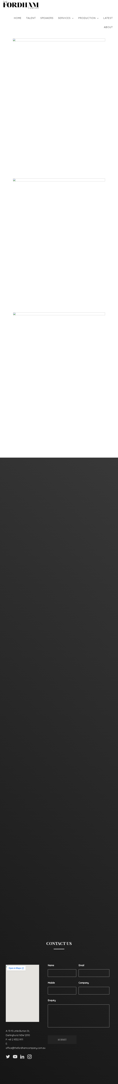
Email (81, 965)
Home (18, 18)
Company (84, 982)
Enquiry (52, 1000)
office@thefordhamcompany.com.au (25, 1048)
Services (64, 18)
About (108, 27)
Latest (108, 18)
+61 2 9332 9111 (15, 1039)
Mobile (51, 982)
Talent (31, 18)
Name (51, 965)
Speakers (47, 18)
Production (87, 18)
